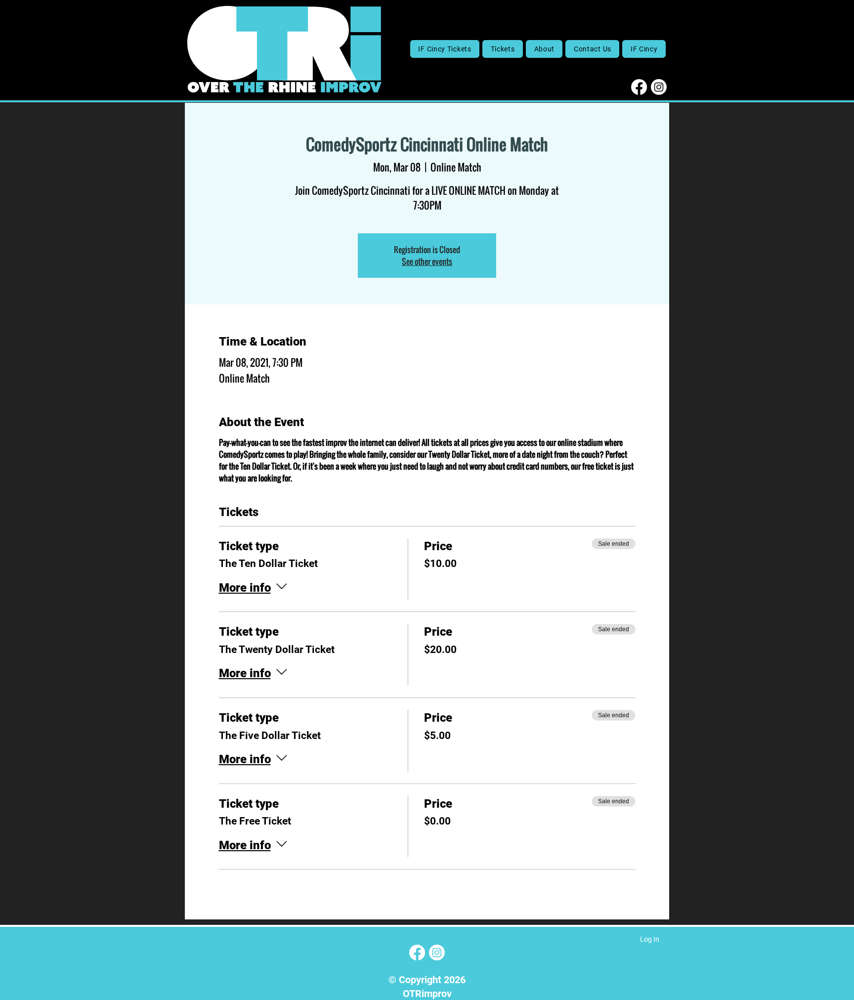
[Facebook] (639, 87)
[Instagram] (659, 87)
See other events (427, 261)
